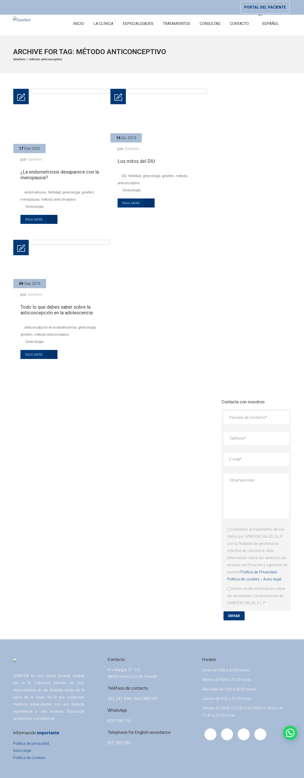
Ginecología (34, 206)
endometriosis (35, 192)
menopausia (29, 199)
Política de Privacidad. (259, 572)
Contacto (239, 23)
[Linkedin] (244, 734)
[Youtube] (227, 734)
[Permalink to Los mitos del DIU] (158, 92)
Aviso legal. (272, 579)
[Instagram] (260, 734)
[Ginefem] (22, 24)
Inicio (78, 23)
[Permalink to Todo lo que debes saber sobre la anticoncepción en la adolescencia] (61, 243)
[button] (290, 733)
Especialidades (138, 23)
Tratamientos (176, 23)
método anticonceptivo (45, 59)
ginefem (88, 192)
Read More (34, 219)
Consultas (210, 23)
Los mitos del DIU (136, 161)
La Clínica (103, 23)
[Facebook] (210, 734)
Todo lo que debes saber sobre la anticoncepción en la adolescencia (56, 310)
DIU (124, 176)
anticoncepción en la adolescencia (50, 327)
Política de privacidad (31, 743)
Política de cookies (243, 579)
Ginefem (19, 59)
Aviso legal (22, 750)
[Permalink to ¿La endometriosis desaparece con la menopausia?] (61, 92)
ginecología (71, 192)
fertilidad (54, 192)
